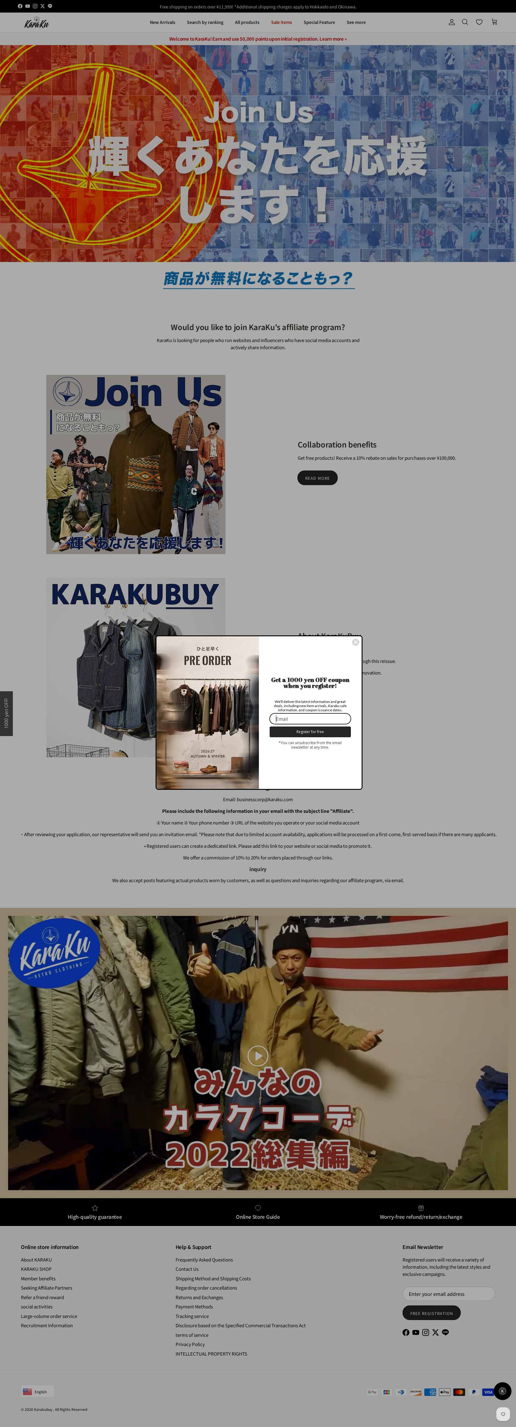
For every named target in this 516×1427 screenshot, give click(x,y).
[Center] (355, 642)
